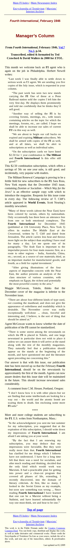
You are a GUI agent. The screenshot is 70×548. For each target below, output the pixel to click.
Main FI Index (21, 2)
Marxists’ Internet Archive (41, 10)
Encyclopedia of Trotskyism (29, 8)
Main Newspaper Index (44, 2)
